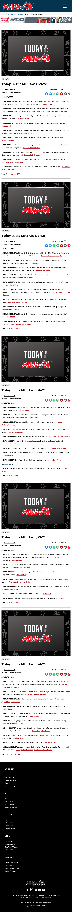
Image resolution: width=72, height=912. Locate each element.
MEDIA (7, 836)
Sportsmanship (9, 786)
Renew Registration (11, 863)
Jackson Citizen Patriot (10, 310)
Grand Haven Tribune (31, 694)
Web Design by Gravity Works (37, 905)
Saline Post (47, 594)
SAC (6, 774)
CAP (6, 820)
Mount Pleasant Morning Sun (20, 324)
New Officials (9, 865)
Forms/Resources (10, 807)
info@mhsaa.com (46, 897)
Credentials (8, 841)
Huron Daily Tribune (25, 278)
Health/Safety (9, 826)
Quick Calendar (9, 804)
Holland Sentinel (27, 750)
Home (8, 14)
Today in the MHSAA (13, 174)
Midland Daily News (43, 270)
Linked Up (20, 14)
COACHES (9, 815)
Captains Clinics (10, 780)
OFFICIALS (9, 857)
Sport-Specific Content (12, 868)
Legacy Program (10, 871)
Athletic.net (18, 687)
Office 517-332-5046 (26, 897)
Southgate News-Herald (10, 285)
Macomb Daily (21, 575)
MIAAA (6, 799)
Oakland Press (56, 460)
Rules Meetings (9, 823)
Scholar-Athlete (9, 777)
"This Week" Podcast (11, 847)
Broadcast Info (9, 844)
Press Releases (9, 850)
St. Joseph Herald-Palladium (19, 567)
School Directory (10, 801)
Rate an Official (9, 828)
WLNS (18, 750)
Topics (13, 14)
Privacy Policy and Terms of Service (42, 902)
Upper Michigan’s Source (61, 436)
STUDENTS (9, 769)
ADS (6, 793)
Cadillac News (8, 455)
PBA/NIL (7, 783)
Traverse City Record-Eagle (51, 256)
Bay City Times (24, 410)
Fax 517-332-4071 (36, 897)
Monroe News (35, 263)
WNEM (12, 317)
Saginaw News (17, 560)
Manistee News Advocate (17, 302)
